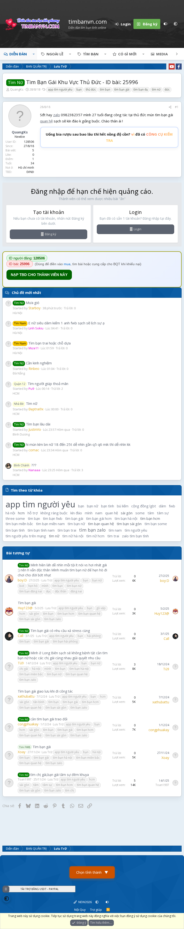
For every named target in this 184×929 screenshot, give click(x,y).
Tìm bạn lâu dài (32, 424)
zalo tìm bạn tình (135, 535)
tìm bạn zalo (92, 530)
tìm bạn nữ (76, 523)
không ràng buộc (54, 512)
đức (167, 89)
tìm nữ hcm (95, 535)
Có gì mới (127, 54)
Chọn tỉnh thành (92, 872)
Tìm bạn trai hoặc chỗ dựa (42, 343)
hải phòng (94, 636)
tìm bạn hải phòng (65, 641)
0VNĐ (30, 172)
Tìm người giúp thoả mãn (41, 383)
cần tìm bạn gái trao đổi (48, 719)
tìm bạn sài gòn (129, 523)
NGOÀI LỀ (54, 54)
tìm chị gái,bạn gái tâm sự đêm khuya (59, 774)
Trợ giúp (96, 909)
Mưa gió (26, 302)
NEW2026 (85, 902)
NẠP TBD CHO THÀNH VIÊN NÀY (39, 275)
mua (67, 264)
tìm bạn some (155, 523)
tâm (151, 512)
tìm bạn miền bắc (19, 523)
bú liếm (122, 506)
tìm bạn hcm (150, 518)
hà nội (10, 512)
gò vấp (101, 608)
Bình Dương (21, 434)
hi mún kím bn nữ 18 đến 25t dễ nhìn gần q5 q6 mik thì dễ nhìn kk (72, 444)
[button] (175, 24)
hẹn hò (33, 586)
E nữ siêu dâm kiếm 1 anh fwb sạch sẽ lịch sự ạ (59, 323)
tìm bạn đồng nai (30, 591)
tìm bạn (105, 89)
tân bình (38, 702)
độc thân (60, 591)
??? (25, 465)
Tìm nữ (25, 403)
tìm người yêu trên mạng (26, 535)
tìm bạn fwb (52, 518)
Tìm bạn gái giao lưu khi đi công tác (45, 691)
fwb (172, 506)
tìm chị (69, 790)
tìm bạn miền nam (50, 523)
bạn (79, 89)
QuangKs (16, 89)
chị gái (23, 669)
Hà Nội (17, 313)
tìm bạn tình (15, 530)
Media (162, 54)
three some (15, 518)
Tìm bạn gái (27, 603)
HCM (16, 393)
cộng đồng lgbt (143, 506)
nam (98, 512)
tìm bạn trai (67, 530)
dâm (162, 506)
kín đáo (76, 512)
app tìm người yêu (60, 89)
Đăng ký (50, 234)
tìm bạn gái (121, 89)
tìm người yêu (136, 530)
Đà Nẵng (19, 373)
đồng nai (76, 591)
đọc (48, 591)
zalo (56, 114)
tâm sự (163, 512)
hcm (21, 512)
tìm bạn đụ (140, 89)
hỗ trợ (33, 512)
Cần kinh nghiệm (33, 363)
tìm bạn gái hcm (99, 518)
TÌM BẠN (90, 54)
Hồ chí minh (26, 168)
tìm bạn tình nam (41, 530)
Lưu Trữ (46, 580)
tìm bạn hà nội (126, 518)
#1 (176, 107)
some (140, 512)
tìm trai (113, 535)
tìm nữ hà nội (72, 535)
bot (21, 586)
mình (88, 512)
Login (137, 229)
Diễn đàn (18, 54)
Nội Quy (80, 909)
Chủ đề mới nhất (26, 292)
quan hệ (46, 121)
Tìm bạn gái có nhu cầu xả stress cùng (60, 630)
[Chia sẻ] (170, 107)
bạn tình (107, 506)
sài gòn (126, 512)
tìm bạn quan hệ (101, 523)
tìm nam (115, 530)
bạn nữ (92, 506)
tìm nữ (156, 89)
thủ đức (91, 89)
